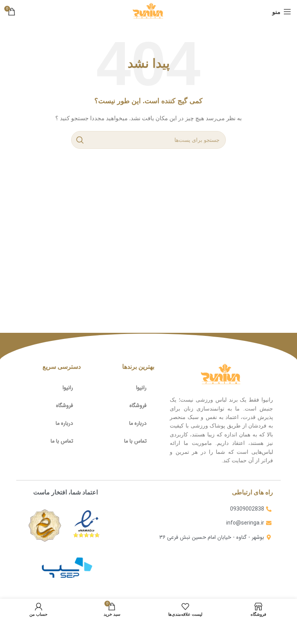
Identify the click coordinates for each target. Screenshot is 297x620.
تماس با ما (135, 441)
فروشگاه (138, 405)
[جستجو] (80, 140)
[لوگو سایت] (148, 11)
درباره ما (138, 423)
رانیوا (141, 387)
